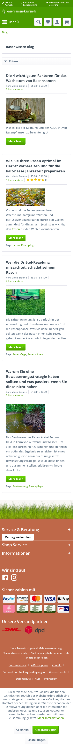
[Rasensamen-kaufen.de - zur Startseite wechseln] (19, 12)
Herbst (16, 245)
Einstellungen (36, 740)
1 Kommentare (14, 180)
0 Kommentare (14, 89)
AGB (37, 678)
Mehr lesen (15, 141)
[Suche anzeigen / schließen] (38, 22)
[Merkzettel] (48, 22)
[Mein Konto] (57, 22)
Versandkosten (12, 653)
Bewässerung (20, 486)
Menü (14, 22)
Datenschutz (23, 678)
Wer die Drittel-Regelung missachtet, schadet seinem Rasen (30, 267)
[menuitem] (10, 22)
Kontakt (57, 665)
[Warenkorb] (67, 22)
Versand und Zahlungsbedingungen (24, 672)
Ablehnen (22, 730)
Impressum (50, 678)
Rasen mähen (35, 354)
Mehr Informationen (50, 718)
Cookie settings (17, 665)
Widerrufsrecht (58, 672)
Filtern (13, 61)
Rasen (16, 229)
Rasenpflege (28, 245)
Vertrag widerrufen (18, 537)
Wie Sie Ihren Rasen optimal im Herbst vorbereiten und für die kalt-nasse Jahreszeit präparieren (35, 166)
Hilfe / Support (39, 665)
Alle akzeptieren (45, 730)
